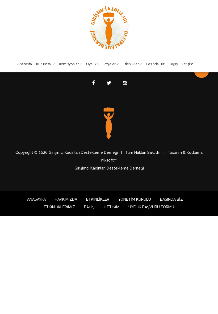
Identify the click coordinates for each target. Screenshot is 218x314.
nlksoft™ (109, 160)
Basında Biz (155, 64)
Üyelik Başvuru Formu (151, 207)
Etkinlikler (131, 64)
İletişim (187, 64)
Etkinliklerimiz (59, 207)
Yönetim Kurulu (134, 199)
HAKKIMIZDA (66, 199)
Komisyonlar (69, 64)
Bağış (173, 64)
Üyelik (91, 64)
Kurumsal (44, 64)
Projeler (109, 64)
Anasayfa (24, 64)
